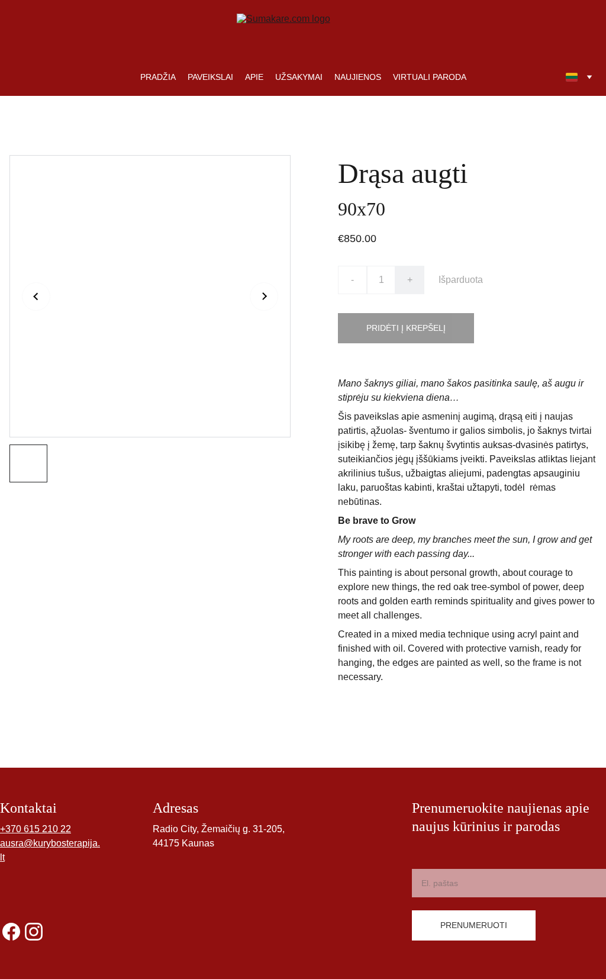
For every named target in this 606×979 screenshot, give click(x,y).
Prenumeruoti (473, 925)
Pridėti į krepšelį (406, 328)
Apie (254, 77)
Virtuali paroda (429, 77)
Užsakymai (299, 77)
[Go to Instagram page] (34, 932)
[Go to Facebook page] (11, 932)
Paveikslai (210, 77)
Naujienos (357, 77)
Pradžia (158, 77)
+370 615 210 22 (35, 829)
